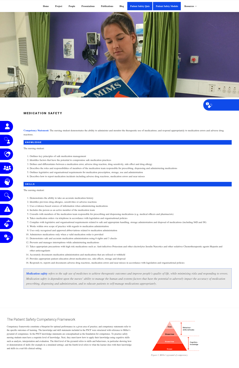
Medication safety (6, 237)
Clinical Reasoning (6, 182)
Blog (122, 6)
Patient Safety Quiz (140, 6)
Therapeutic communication (6, 140)
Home (46, 6)
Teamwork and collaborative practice (6, 168)
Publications (107, 6)
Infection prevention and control (6, 223)
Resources (189, 6)
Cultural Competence (6, 154)
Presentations (88, 6)
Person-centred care (6, 126)
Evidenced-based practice (6, 195)
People (72, 6)
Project (58, 6)
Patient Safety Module (167, 6)
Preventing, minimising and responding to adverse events (6, 209)
